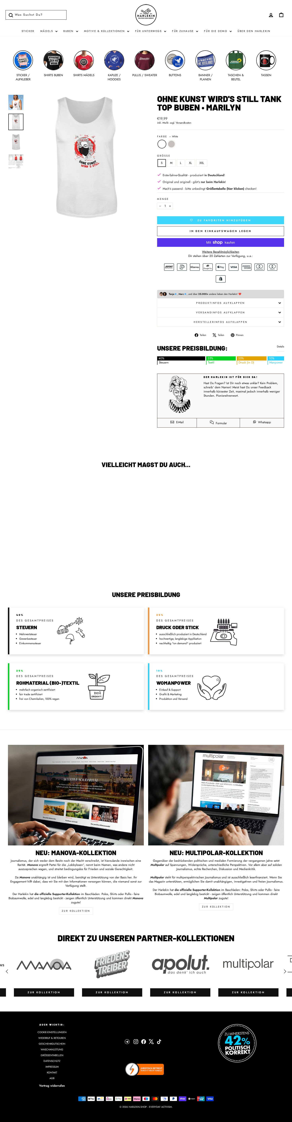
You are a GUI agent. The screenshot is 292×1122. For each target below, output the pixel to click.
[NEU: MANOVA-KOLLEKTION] (76, 795)
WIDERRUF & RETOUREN (52, 1038)
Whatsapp (264, 422)
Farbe (167, 136)
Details (280, 346)
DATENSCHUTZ (52, 1061)
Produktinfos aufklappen (220, 303)
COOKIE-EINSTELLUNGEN (52, 1032)
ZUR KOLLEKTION (76, 911)
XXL (201, 163)
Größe (164, 156)
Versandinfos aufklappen (220, 312)
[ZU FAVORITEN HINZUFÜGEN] (13, 482)
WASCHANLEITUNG (52, 1049)
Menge (163, 199)
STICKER (28, 31)
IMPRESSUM (52, 1067)
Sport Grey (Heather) (171, 144)
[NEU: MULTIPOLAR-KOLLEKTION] (216, 795)
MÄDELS (47, 31)
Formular (221, 423)
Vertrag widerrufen (52, 1086)
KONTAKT (52, 1072)
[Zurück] (7, 971)
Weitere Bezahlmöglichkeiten (220, 252)
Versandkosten (183, 123)
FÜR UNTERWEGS (149, 31)
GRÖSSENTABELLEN (52, 1055)
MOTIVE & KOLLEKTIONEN (105, 31)
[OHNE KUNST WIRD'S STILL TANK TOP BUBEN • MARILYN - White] (38, 568)
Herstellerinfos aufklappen (221, 322)
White (162, 144)
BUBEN (69, 31)
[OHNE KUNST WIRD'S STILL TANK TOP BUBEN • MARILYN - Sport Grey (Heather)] (43, 568)
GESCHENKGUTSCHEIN (52, 1044)
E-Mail (179, 422)
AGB (51, 1078)
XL (190, 163)
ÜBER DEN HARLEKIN (254, 31)
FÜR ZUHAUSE (183, 31)
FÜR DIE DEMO (216, 31)
